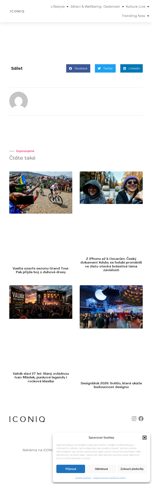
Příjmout (70, 469)
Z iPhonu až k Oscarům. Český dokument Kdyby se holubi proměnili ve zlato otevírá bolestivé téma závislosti (111, 264)
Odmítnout (101, 469)
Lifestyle (58, 6)
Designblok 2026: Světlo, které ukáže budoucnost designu (111, 385)
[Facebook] (141, 418)
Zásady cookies (83, 477)
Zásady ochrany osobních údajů (109, 477)
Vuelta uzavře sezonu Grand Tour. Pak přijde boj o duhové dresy (41, 270)
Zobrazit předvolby (131, 469)
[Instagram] (134, 418)
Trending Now (133, 16)
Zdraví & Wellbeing (86, 6)
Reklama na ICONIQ (39, 450)
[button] (144, 437)
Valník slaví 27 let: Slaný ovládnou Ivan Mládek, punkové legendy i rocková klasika (41, 377)
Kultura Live (135, 6)
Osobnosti (111, 6)
